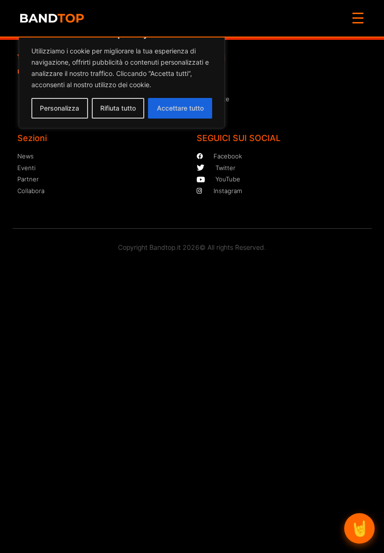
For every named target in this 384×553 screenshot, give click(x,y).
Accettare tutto (180, 108)
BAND (51, 18)
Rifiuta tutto (118, 108)
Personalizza (59, 108)
